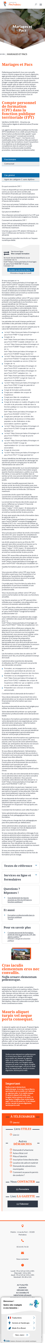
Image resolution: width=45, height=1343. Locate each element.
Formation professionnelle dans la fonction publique (21, 916)
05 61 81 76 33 (22, 1247)
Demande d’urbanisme (23, 1150)
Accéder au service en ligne (20, 270)
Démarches (22, 1290)
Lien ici (16, 1122)
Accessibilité (22, 1293)
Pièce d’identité (20, 1156)
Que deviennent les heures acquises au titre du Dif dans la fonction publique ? (20, 900)
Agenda (22, 1287)
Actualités (22, 1285)
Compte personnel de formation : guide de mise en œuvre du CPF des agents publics (22, 934)
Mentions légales (22, 1295)
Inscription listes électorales (25, 1159)
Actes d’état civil (20, 1153)
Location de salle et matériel (25, 1163)
